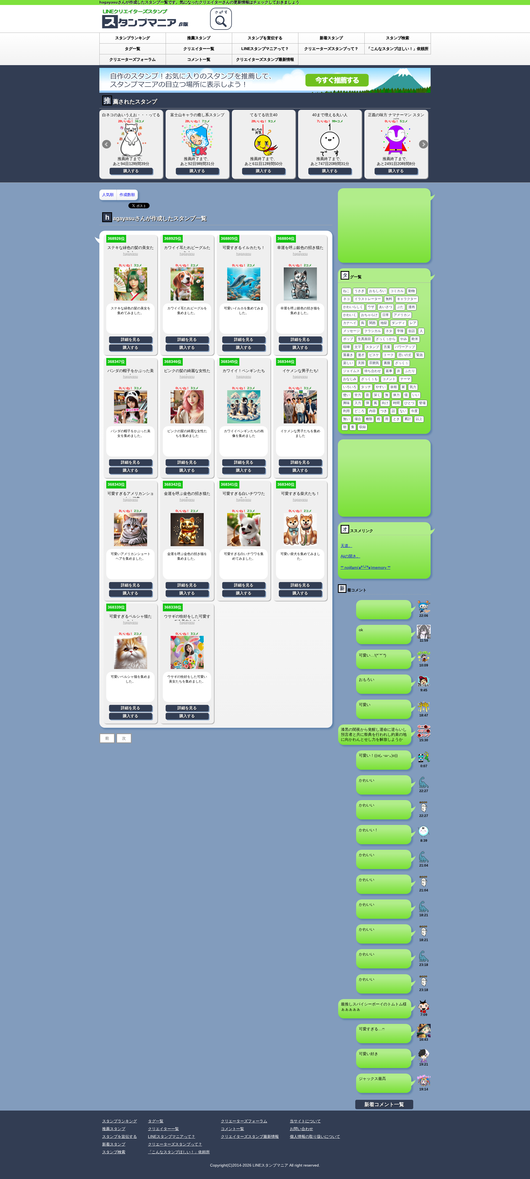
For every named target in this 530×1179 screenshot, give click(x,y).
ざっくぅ (401, 363)
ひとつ (409, 403)
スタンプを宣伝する (265, 38)
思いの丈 (405, 355)
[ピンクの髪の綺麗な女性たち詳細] (187, 421)
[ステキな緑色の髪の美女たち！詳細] (130, 298)
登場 (422, 403)
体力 (396, 395)
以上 (419, 419)
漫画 (411, 307)
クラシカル (372, 331)
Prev (106, 144)
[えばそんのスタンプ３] (424, 686)
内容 (372, 411)
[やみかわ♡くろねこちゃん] (424, 636)
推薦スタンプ (198, 38)
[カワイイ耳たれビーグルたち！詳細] (187, 298)
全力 (357, 395)
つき (383, 411)
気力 (413, 387)
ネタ (389, 331)
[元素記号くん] (424, 836)
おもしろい (377, 291)
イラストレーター (367, 299)
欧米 (415, 339)
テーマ (405, 379)
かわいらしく (353, 307)
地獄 (383, 323)
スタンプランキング (132, 38)
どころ (359, 411)
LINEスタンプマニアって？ (265, 48)
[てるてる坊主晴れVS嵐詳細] (264, 139)
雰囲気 (374, 363)
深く (377, 395)
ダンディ (398, 323)
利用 (346, 411)
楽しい (348, 363)
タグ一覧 (132, 48)
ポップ (348, 339)
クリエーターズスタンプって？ (331, 48)
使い (346, 395)
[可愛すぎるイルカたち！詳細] (243, 298)
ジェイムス (351, 371)
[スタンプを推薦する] (265, 90)
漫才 (361, 355)
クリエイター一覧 (198, 48)
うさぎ (359, 291)
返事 (389, 371)
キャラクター (407, 299)
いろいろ (349, 387)
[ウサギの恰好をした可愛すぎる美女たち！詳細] (187, 667)
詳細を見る (130, 339)
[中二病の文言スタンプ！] (424, 736)
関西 (372, 323)
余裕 (393, 387)
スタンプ (372, 347)
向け (385, 403)
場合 (357, 419)
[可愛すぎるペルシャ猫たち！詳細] (130, 667)
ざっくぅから (386, 339)
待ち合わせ (372, 371)
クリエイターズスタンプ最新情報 (265, 59)
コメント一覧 (198, 59)
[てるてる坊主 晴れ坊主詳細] (197, 139)
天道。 (346, 545)
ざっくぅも (369, 379)
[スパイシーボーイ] (424, 1010)
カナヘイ (349, 323)
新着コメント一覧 (384, 1104)
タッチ (366, 387)
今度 (414, 411)
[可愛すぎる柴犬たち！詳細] (300, 544)
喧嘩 (346, 347)
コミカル (397, 291)
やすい (381, 387)
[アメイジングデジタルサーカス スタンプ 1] (424, 1085)
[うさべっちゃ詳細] (396, 139)
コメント (389, 379)
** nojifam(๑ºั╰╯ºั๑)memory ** (365, 567)
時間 (396, 403)
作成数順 (127, 194)
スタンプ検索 (397, 38)
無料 (389, 299)
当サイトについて (305, 1121)
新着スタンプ (331, 38)
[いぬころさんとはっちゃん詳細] (330, 139)
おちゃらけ (369, 315)
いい (415, 395)
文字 (357, 347)
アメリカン (402, 315)
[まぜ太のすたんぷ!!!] (424, 1060)
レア (413, 323)
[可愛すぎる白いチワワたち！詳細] (243, 544)
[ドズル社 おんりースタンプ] (424, 661)
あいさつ (385, 307)
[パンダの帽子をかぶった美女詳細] (130, 421)
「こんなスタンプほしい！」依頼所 (397, 48)
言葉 (387, 347)
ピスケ (374, 355)
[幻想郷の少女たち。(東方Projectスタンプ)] (424, 1035)
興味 (346, 403)
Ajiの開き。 (350, 556)
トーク (389, 355)
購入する (131, 171)
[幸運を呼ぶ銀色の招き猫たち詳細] (300, 298)
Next (423, 144)
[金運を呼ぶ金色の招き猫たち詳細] (187, 544)
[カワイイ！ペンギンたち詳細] (243, 421)
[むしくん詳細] (131, 139)
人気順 (108, 194)
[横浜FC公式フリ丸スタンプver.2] (424, 611)
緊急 (419, 355)
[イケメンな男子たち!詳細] (300, 421)
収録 (362, 427)
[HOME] (151, 27)
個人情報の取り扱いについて (315, 1136)
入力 (357, 403)
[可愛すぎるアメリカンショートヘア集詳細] (130, 544)
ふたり (410, 371)
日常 (385, 315)
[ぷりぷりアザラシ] (424, 811)
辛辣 (400, 331)
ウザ (371, 307)
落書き (348, 355)
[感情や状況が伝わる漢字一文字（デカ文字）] (424, 711)
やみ (403, 339)
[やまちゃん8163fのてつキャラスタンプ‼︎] (424, 762)
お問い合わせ (301, 1129)
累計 (407, 419)
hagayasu (130, 254)
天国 (361, 363)
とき (396, 419)
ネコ (346, 299)
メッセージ (351, 331)
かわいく (349, 315)
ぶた (400, 307)
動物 (411, 291)
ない (403, 411)
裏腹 (387, 363)
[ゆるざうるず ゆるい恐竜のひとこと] (424, 787)
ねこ (346, 291)
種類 (369, 419)
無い (346, 419)
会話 (411, 331)
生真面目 (364, 339)
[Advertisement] (384, 225)
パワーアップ (405, 347)
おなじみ (349, 379)
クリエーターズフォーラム (132, 59)
